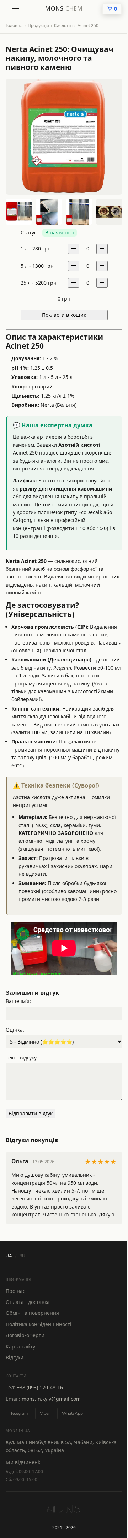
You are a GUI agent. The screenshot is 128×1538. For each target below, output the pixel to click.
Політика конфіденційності (38, 1324)
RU (22, 1256)
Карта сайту (20, 1346)
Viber (45, 1413)
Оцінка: (15, 1029)
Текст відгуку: (22, 1057)
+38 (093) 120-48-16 (40, 1387)
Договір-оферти (25, 1335)
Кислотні (63, 26)
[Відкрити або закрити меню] (15, 9)
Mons (64, 8)
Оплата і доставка (28, 1302)
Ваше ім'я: (18, 1001)
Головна (14, 26)
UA (9, 1256)
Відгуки (14, 1357)
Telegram (19, 1413)
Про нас (15, 1291)
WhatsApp (72, 1413)
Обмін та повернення (32, 1313)
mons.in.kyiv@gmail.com (51, 1398)
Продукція (38, 26)
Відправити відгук (31, 1113)
